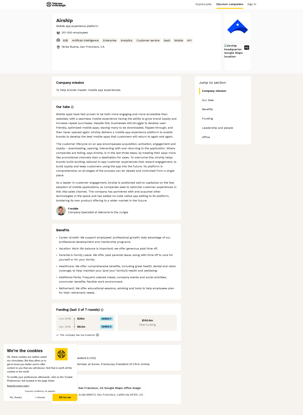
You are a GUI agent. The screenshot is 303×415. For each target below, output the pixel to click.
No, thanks (16, 397)
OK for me (65, 397)
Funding (207, 118)
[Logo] (56, 4)
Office (206, 137)
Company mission (214, 90)
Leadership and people (217, 127)
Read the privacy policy (18, 386)
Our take (208, 100)
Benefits (207, 109)
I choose (40, 397)
